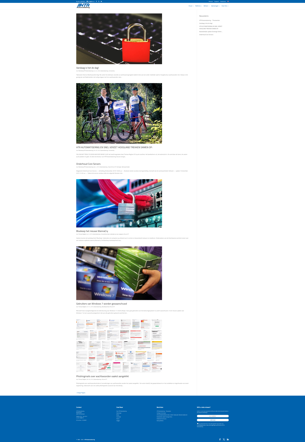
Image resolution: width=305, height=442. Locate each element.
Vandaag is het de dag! (87, 68)
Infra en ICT (113, 167)
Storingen (119, 167)
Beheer (206, 6)
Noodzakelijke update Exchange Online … (211, 32)
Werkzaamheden (126, 167)
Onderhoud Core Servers (88, 164)
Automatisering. (104, 71)
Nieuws (211, 1)
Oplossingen (215, 6)
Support (216, 1)
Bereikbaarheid (105, 307)
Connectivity (112, 71)
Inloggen (118, 420)
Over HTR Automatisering (121, 411)
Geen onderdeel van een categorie (115, 234)
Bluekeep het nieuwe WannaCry (92, 231)
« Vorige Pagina (80, 393)
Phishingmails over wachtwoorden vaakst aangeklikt (102, 376)
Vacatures (223, 1)
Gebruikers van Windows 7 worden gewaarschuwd (101, 303)
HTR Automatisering (89, 439)
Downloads (118, 417)
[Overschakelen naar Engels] (228, 2)
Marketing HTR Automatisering (86, 71)
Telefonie (198, 6)
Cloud (190, 6)
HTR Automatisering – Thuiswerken (209, 20)
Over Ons (224, 6)
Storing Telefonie (160, 420)
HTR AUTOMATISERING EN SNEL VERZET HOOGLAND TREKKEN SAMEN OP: (114, 147)
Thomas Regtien (82, 234)
